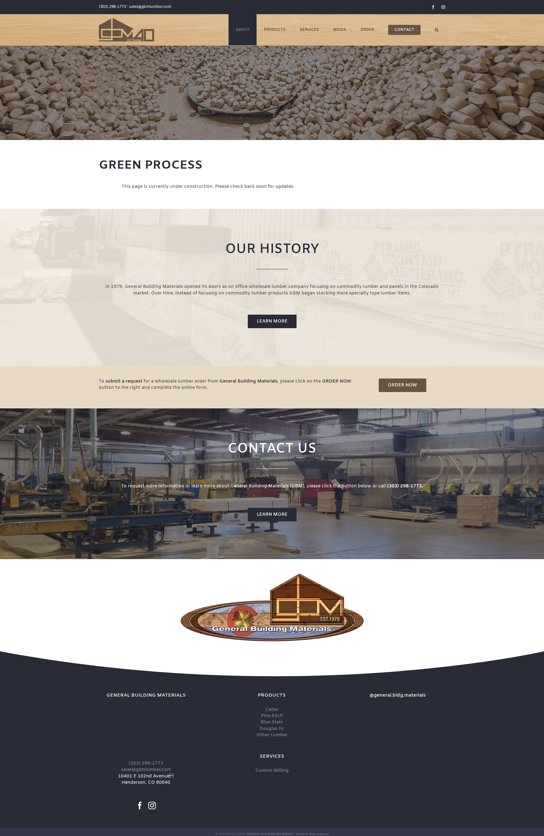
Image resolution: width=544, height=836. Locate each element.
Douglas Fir (271, 729)
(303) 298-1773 (112, 6)
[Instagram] (152, 805)
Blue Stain (272, 722)
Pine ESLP (272, 716)
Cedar (271, 710)
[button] (436, 29)
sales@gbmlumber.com (150, 6)
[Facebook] (140, 805)
